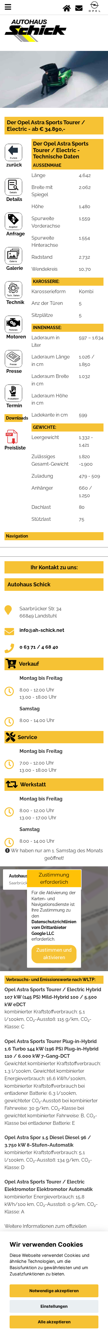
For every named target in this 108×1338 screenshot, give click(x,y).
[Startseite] (67, 7)
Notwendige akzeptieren (54, 1290)
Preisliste (15, 448)
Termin (14, 405)
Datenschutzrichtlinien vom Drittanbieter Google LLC (54, 928)
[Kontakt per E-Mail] (78, 7)
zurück (14, 165)
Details (14, 199)
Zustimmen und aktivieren (54, 954)
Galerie (14, 268)
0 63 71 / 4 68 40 (39, 647)
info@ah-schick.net (42, 630)
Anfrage (15, 234)
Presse (14, 371)
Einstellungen (54, 1306)
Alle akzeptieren (54, 1321)
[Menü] (8, 7)
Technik (15, 302)
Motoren (16, 337)
